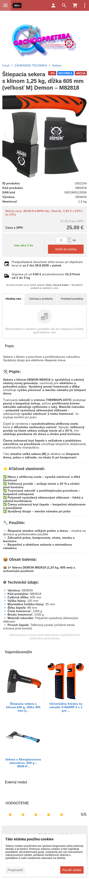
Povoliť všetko (71, 870)
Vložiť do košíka (66, 249)
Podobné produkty (72, 298)
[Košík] (75, 5)
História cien (13, 298)
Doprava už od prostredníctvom (46, 275)
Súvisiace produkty (41, 298)
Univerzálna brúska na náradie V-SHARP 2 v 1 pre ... (65, 707)
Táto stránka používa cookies (29, 839)
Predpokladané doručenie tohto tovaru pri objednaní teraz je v (47, 263)
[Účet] (53, 5)
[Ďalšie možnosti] (84, 5)
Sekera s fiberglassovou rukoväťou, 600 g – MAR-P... (23, 763)
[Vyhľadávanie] (64, 5)
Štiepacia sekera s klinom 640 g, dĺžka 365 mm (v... (23, 707)
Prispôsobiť (15, 870)
